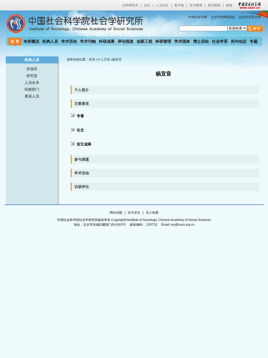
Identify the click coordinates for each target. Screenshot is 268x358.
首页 (92, 59)
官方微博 (195, 5)
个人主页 (103, 59)
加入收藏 (152, 212)
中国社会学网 (197, 17)
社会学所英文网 (250, 17)
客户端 (179, 5)
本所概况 (31, 41)
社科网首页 (130, 5)
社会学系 (220, 41)
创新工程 (144, 41)
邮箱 (229, 5)
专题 (254, 41)
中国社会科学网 (248, 5)
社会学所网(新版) (223, 17)
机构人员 (50, 41)
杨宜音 (117, 59)
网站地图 (116, 212)
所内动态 (239, 41)
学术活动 (69, 41)
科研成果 (107, 41)
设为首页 (134, 212)
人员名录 (32, 82)
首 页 (14, 41)
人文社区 (162, 5)
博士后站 (201, 41)
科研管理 (163, 41)
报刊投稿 (214, 5)
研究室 (31, 76)
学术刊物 (88, 41)
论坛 (147, 5)
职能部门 (32, 89)
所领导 (31, 69)
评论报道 (125, 41)
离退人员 (32, 96)
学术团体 (182, 41)
